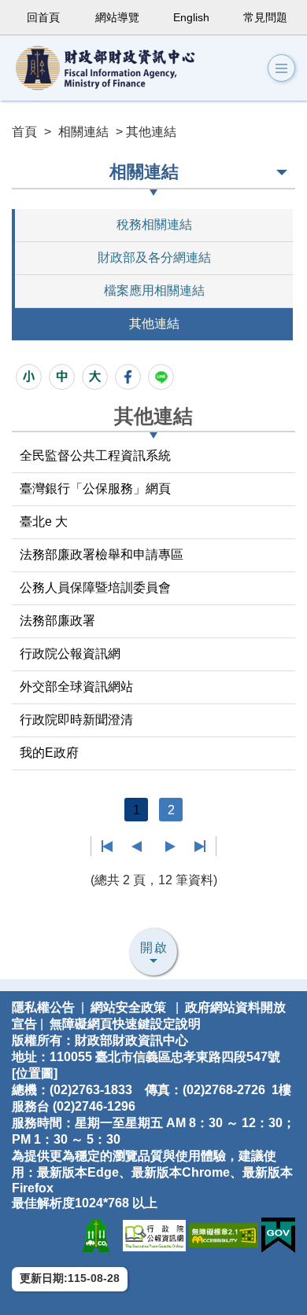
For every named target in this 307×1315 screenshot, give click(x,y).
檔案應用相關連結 (154, 290)
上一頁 (136, 846)
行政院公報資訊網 (70, 653)
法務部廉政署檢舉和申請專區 (101, 554)
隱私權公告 (43, 1007)
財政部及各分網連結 (154, 257)
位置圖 (35, 1073)
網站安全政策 (128, 1007)
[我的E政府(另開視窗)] (278, 1234)
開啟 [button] (154, 947)
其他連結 (154, 323)
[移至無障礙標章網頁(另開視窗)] (223, 1234)
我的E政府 (49, 752)
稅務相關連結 (154, 224)
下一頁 (170, 846)
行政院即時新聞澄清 (76, 719)
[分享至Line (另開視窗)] (161, 377)
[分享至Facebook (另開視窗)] (128, 377)
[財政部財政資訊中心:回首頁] (118, 68)
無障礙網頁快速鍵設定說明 (125, 1023)
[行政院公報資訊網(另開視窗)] (154, 1234)
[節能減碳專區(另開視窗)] (96, 1234)
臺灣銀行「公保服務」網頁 (95, 488)
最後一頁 (199, 846)
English (191, 17)
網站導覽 (117, 17)
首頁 (24, 131)
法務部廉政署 (57, 620)
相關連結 (83, 131)
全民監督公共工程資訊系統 (95, 455)
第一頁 (107, 846)
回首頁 (43, 17)
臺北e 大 (44, 521)
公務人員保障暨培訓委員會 (95, 587)
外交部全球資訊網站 (76, 686)
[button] (281, 68)
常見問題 (265, 17)
